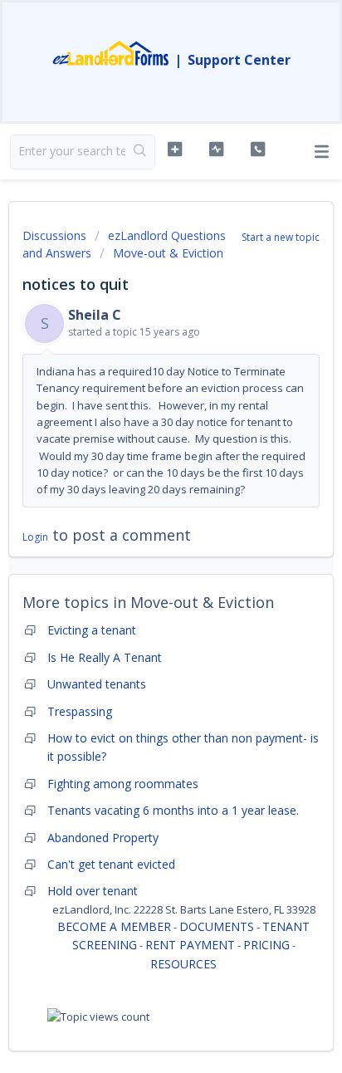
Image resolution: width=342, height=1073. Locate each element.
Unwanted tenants (96, 684)
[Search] (139, 152)
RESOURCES (183, 964)
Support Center (239, 60)
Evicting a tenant (91, 630)
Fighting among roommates (122, 783)
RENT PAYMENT (190, 945)
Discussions (54, 235)
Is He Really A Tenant (104, 657)
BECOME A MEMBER (114, 926)
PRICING (266, 945)
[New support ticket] (175, 149)
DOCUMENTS (216, 926)
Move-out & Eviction (168, 253)
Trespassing (79, 711)
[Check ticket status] (217, 149)
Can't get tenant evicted (111, 864)
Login (35, 537)
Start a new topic (281, 237)
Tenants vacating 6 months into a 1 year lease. (173, 810)
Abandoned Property (103, 837)
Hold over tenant (92, 891)
